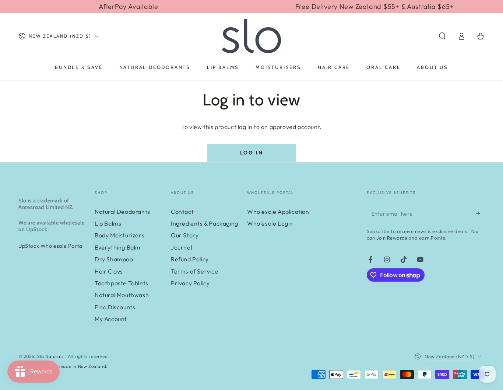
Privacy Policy (190, 283)
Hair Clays (109, 271)
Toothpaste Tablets (121, 283)
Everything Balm (118, 247)
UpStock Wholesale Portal (51, 246)
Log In (251, 152)
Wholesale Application (278, 211)
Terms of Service (194, 271)
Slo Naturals (51, 356)
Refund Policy (190, 259)
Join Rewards (391, 238)
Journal (181, 247)
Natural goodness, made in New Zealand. (63, 366)
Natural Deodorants (122, 211)
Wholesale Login (270, 223)
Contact (182, 211)
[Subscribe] (480, 214)
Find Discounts (115, 307)
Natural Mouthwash (122, 295)
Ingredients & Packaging (204, 223)
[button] (442, 36)
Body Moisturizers (119, 235)
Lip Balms (108, 223)
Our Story (184, 235)
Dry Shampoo (114, 259)
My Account (111, 319)
